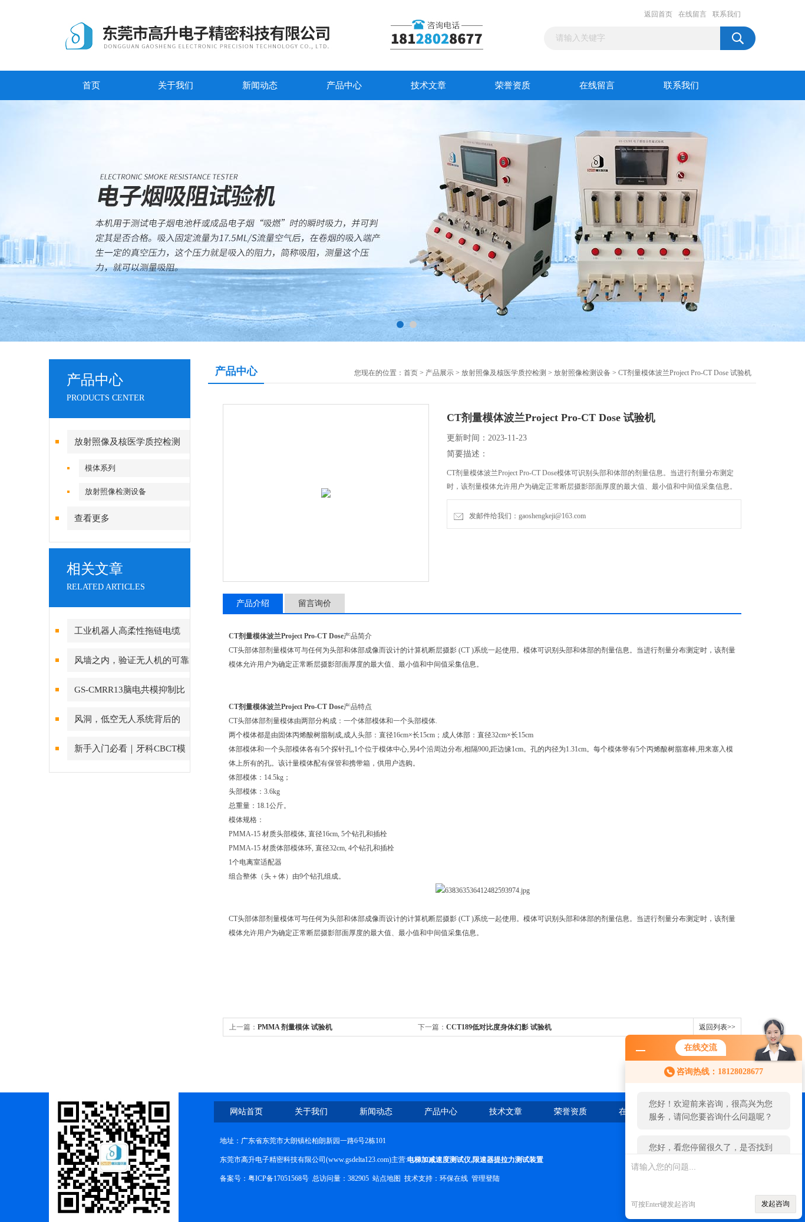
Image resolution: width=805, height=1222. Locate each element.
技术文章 (428, 85)
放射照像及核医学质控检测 (127, 441)
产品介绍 (252, 603)
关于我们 (175, 85)
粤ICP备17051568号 (278, 1178)
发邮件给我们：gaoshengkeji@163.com (526, 516)
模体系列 (100, 467)
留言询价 (314, 603)
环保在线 (454, 1178)
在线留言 (692, 14)
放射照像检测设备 (115, 491)
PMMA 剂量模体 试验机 (295, 1027)
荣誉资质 (512, 85)
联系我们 (726, 14)
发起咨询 (775, 1204)
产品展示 (439, 373)
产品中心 (344, 85)
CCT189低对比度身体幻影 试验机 (499, 1027)
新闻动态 (260, 85)
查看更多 (92, 518)
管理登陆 (485, 1178)
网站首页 (246, 1111)
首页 (91, 85)
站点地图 (386, 1178)
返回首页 (658, 14)
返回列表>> (717, 1027)
